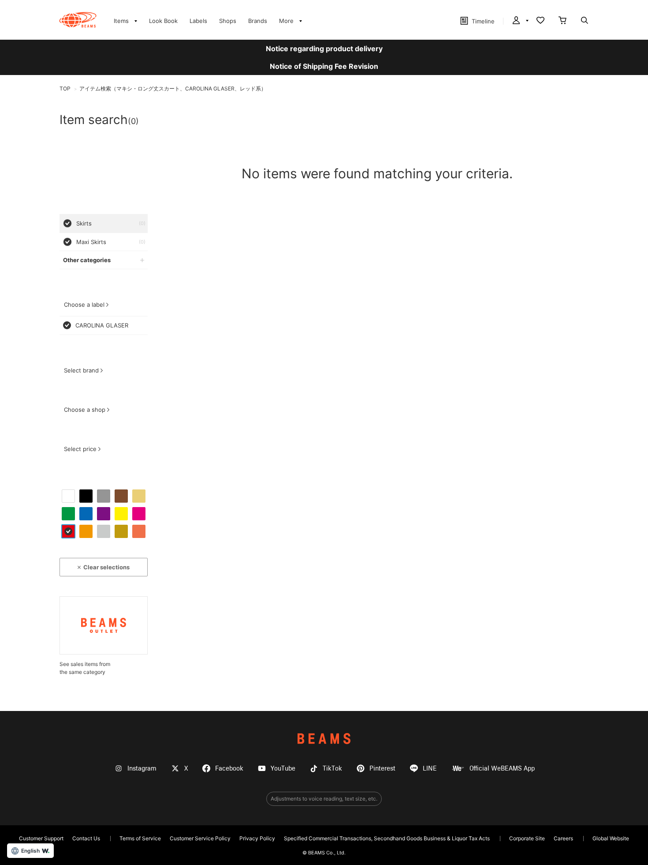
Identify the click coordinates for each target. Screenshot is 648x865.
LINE (430, 768)
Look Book (163, 20)
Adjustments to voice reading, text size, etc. (324, 798)
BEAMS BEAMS (78, 20)
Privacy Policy (257, 838)
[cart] (562, 21)
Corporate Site (527, 838)
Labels (198, 20)
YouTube (283, 768)
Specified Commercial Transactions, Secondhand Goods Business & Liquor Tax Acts (387, 838)
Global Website (610, 838)
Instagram (141, 768)
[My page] (520, 21)
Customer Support (41, 838)
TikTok (332, 768)
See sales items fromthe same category (85, 668)
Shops (227, 20)
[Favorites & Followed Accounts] (540, 21)
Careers (563, 838)
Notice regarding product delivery (324, 48)
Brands (257, 20)
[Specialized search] (584, 21)
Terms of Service (140, 838)
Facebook (229, 768)
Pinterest (382, 768)
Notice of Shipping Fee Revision (324, 66)
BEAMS (324, 738)
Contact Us (86, 838)
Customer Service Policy (200, 838)
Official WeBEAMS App (502, 768)
